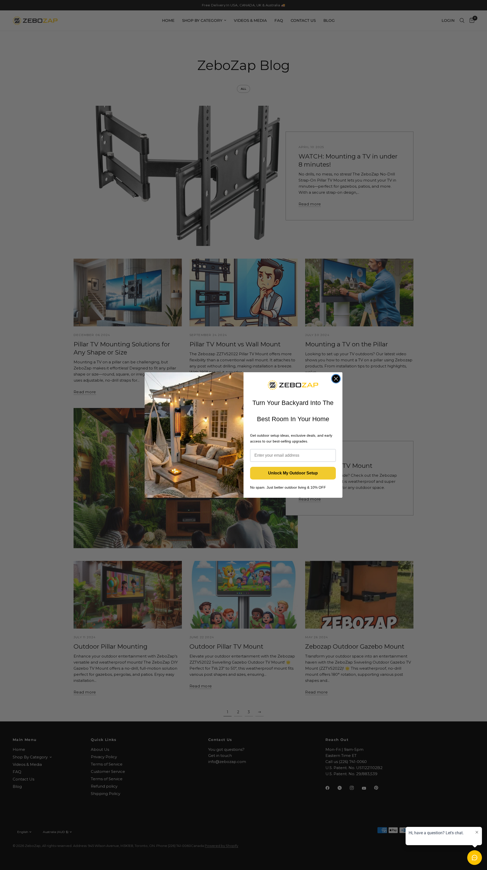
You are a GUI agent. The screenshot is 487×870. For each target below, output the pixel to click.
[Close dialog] (336, 378)
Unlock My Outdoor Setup (293, 473)
